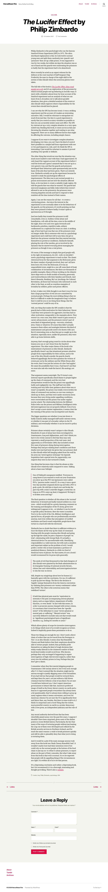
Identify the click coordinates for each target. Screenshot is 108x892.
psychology (53, 775)
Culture (54, 15)
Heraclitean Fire (10, 4)
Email (57, 827)
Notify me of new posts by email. (41, 846)
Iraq (39, 775)
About (81, 4)
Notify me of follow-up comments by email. (44, 843)
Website (33, 835)
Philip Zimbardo (44, 775)
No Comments (62, 36)
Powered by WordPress (32, 887)
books (35, 775)
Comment (34, 811)
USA (58, 775)
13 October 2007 (49, 36)
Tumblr (87, 4)
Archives (94, 4)
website (60, 770)
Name (33, 827)
